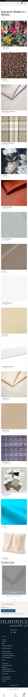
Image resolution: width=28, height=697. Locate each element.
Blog (3, 643)
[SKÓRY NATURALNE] (14, 289)
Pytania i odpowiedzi (7, 665)
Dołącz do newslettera (8, 610)
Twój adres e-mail (5, 607)
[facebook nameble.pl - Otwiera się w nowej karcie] (11, 632)
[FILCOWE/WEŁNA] (14, 225)
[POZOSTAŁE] (14, 448)
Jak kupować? (5, 663)
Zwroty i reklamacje (6, 657)
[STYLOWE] (14, 161)
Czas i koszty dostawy (7, 653)
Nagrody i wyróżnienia (7, 645)
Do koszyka (13, 592)
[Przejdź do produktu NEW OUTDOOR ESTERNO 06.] (14, 580)
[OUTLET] (14, 512)
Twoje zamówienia (6, 677)
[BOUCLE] (14, 65)
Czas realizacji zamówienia (8, 655)
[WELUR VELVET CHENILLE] (14, 97)
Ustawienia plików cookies (8, 671)
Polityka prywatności (7, 669)
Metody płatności (6, 651)
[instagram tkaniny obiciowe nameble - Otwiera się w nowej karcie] (14, 632)
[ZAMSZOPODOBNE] (14, 193)
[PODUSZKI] (14, 544)
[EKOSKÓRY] (14, 321)
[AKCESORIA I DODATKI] (14, 352)
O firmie (4, 641)
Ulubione (4, 681)
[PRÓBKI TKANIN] (14, 480)
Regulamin (4, 667)
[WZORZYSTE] (14, 34)
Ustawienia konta (6, 679)
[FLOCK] (14, 257)
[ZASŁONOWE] (14, 416)
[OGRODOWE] (14, 384)
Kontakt (4, 639)
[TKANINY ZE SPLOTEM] (14, 129)
